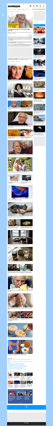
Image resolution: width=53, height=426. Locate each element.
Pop (43, 7)
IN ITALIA (34, 410)
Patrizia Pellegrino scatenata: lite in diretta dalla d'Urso (16, 364)
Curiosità (18, 9)
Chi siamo (9, 424)
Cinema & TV (23, 9)
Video (15, 9)
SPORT (19, 410)
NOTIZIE (16, 410)
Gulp (33, 7)
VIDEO (23, 410)
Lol (30, 7)
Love (37, 7)
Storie (12, 9)
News (9, 9)
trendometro (38, 25)
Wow (40, 7)
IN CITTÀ (32, 410)
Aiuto (23, 424)
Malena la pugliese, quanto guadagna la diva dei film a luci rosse (17, 366)
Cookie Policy (16, 424)
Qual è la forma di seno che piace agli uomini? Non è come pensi (17, 369)
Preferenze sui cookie (20, 424)
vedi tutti (20, 402)
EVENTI (39, 410)
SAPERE (26, 410)
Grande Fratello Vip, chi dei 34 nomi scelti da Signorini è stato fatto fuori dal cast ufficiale (19, 360)
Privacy (14, 424)
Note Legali (12, 424)
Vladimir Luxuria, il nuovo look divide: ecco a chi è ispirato (16, 363)
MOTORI (21, 410)
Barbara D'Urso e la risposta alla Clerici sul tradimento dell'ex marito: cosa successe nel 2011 (20, 362)
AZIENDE (37, 410)
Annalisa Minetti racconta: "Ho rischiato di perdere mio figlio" (17, 365)
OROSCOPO (28, 410)
